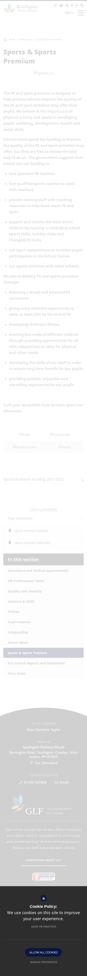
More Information (43, 926)
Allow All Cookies (43, 952)
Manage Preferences (43, 962)
